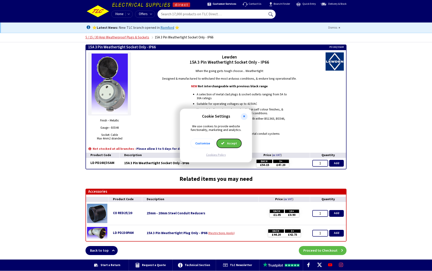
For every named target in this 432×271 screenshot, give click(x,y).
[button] (244, 116)
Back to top (99, 250)
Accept (231, 143)
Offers (143, 14)
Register (296, 16)
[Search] (271, 14)
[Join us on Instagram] (341, 265)
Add (336, 163)
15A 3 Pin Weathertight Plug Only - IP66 (177, 233)
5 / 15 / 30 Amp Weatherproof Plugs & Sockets (117, 37)
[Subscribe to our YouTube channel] (330, 265)
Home (119, 14)
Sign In (299, 12)
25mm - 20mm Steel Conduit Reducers (176, 213)
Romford (167, 27)
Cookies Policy (216, 155)
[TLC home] (98, 11)
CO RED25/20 (122, 213)
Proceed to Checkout (320, 250)
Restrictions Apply (221, 233)
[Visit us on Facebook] (308, 265)
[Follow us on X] (319, 265)
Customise (202, 143)
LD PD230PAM (123, 233)
